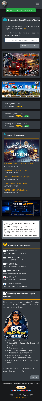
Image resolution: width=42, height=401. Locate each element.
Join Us (35, 377)
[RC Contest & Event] (21, 89)
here (25, 29)
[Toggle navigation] (37, 4)
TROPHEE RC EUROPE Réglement (17, 177)
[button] (4, 64)
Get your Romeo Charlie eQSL (21, 10)
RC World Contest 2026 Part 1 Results (18, 164)
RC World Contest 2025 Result (15, 170)
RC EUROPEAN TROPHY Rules (15, 183)
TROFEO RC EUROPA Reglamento (16, 190)
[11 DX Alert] (21, 208)
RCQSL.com (16, 397)
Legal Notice (25, 397)
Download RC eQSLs (30, 46)
